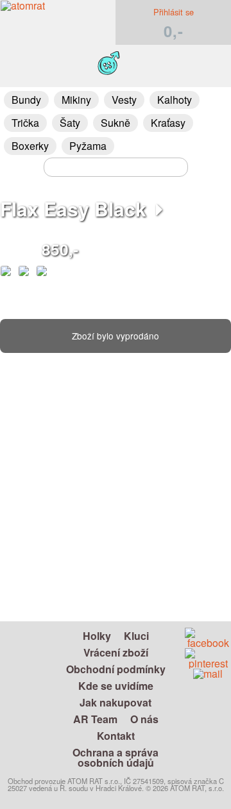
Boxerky (30, 145)
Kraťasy (168, 122)
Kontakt (116, 735)
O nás (144, 719)
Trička (25, 122)
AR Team (95, 719)
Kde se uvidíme (115, 685)
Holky (97, 635)
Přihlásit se (173, 12)
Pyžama (88, 145)
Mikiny (76, 99)
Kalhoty (174, 99)
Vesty (124, 99)
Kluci (136, 635)
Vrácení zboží (115, 652)
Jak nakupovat (115, 702)
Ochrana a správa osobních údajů (115, 757)
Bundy (26, 99)
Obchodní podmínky (116, 669)
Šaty (70, 122)
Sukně (115, 122)
